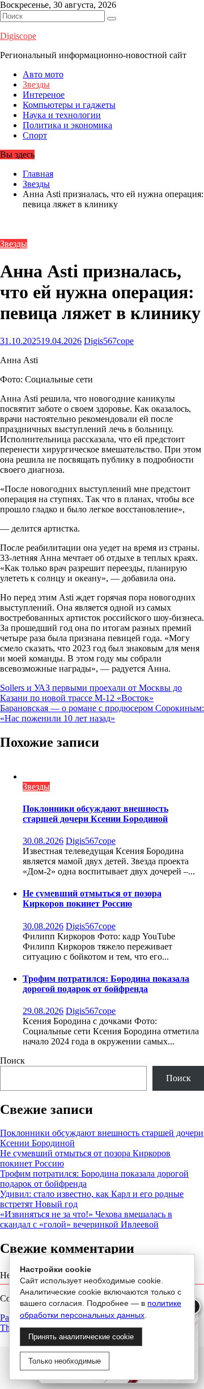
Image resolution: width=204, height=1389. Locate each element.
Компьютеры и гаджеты (69, 105)
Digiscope (18, 36)
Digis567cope (109, 341)
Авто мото (43, 74)
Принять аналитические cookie (81, 1337)
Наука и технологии (62, 115)
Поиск (12, 1060)
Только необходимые (64, 1361)
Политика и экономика (67, 125)
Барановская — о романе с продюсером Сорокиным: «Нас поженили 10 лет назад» (102, 713)
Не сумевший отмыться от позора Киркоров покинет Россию (92, 898)
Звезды (36, 84)
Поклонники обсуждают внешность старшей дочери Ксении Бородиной (95, 814)
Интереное (44, 94)
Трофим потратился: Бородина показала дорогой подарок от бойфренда (106, 984)
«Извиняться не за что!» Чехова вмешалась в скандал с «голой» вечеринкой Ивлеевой (86, 1219)
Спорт (35, 135)
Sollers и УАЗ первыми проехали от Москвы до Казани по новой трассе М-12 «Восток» (91, 693)
